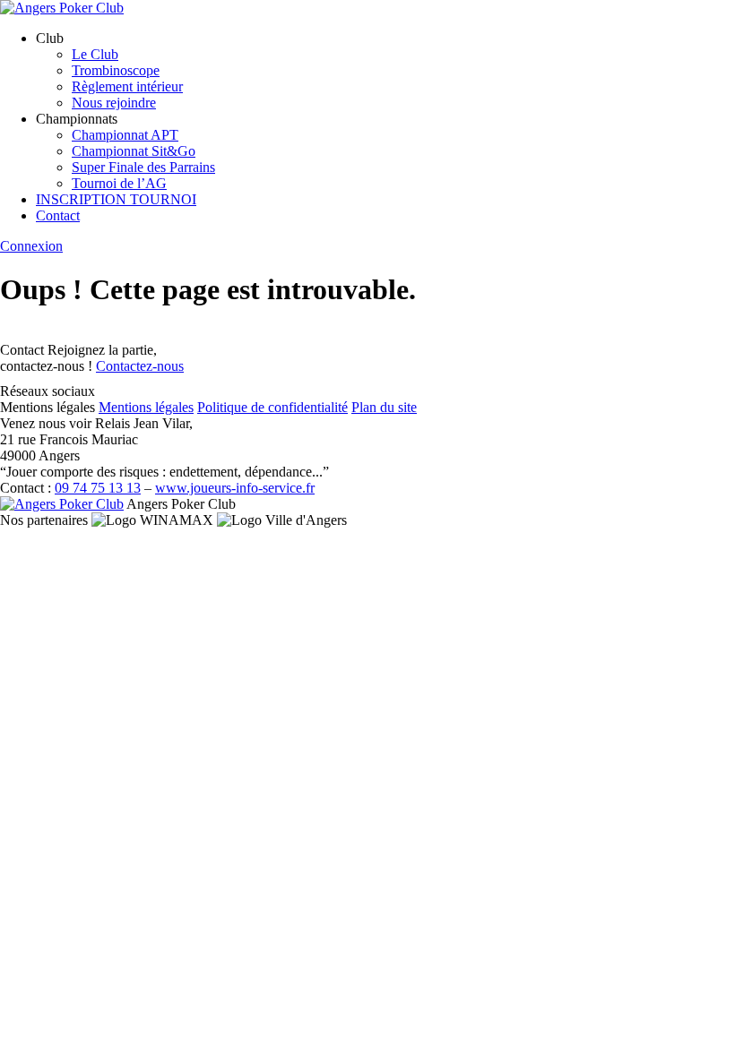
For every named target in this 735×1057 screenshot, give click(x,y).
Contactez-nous (140, 366)
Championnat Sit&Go (133, 151)
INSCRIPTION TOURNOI (116, 199)
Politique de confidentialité (272, 407)
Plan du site (384, 407)
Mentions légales (146, 407)
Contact (58, 215)
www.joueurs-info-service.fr (235, 487)
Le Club (95, 54)
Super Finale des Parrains (143, 167)
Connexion (31, 246)
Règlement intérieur (127, 86)
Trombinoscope (116, 70)
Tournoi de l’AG (119, 183)
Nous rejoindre (114, 102)
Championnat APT (125, 134)
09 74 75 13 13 (98, 487)
